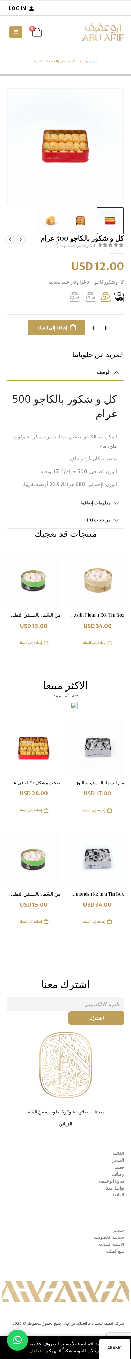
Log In (17, 8)
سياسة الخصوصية (109, 1237)
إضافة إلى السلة (52, 328)
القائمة (118, 1153)
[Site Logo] (103, 32)
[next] (10, 239)
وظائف (118, 1174)
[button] (15, 32)
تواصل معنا (114, 1188)
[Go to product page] (97, 580)
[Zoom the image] (65, 1035)
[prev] (21, 239)
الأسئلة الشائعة (111, 1244)
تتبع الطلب (115, 1251)
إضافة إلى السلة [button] (94, 643)
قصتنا (119, 1167)
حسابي (118, 1230)
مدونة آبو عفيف (111, 1181)
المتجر (118, 1160)
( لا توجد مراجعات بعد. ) (75, 245)
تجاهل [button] (35, 1351)
